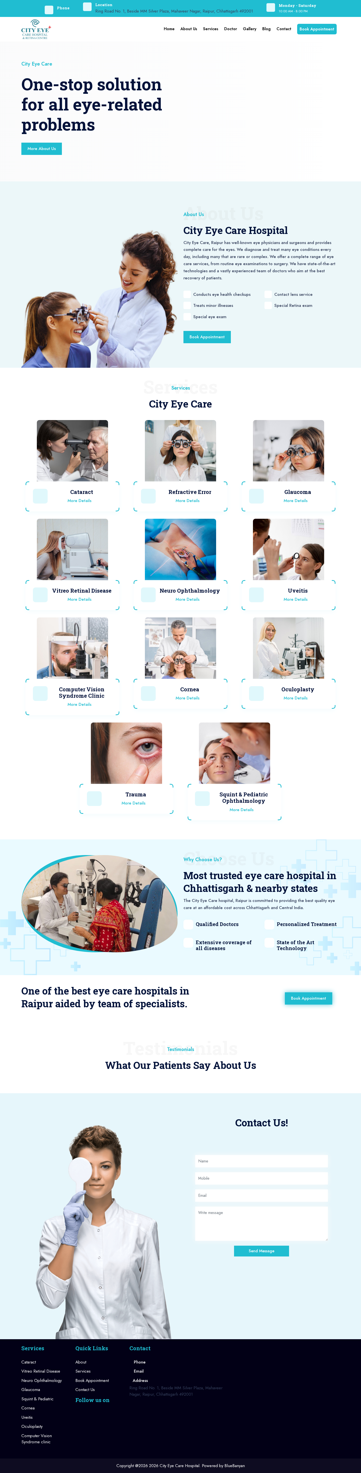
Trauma (135, 794)
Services (210, 29)
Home (169, 29)
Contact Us (85, 1389)
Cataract (81, 491)
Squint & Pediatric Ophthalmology (244, 797)
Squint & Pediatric (37, 1399)
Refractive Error (189, 491)
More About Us (42, 148)
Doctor (230, 29)
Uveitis (298, 590)
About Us (188, 29)
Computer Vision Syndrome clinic (36, 1439)
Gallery (249, 29)
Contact (284, 29)
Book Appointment (317, 29)
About (80, 1362)
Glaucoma (297, 491)
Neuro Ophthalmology (190, 590)
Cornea (189, 689)
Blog (266, 29)
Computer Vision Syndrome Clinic (81, 692)
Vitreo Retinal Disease (81, 590)
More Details (80, 501)
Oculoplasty (297, 689)
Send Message (261, 1251)
